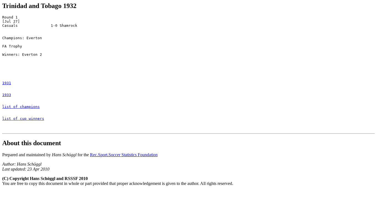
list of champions (21, 107)
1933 (6, 95)
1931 (6, 83)
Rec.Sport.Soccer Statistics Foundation (124, 154)
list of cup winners (23, 118)
